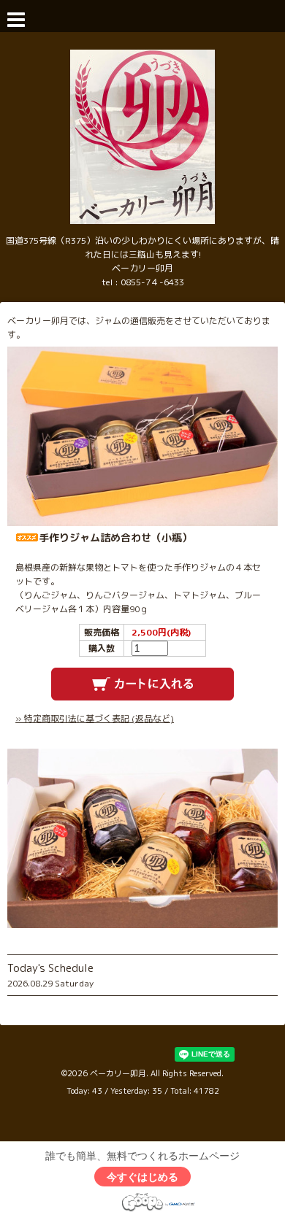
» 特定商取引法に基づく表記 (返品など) (94, 718)
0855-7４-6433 (152, 282)
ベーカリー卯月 (118, 1073)
